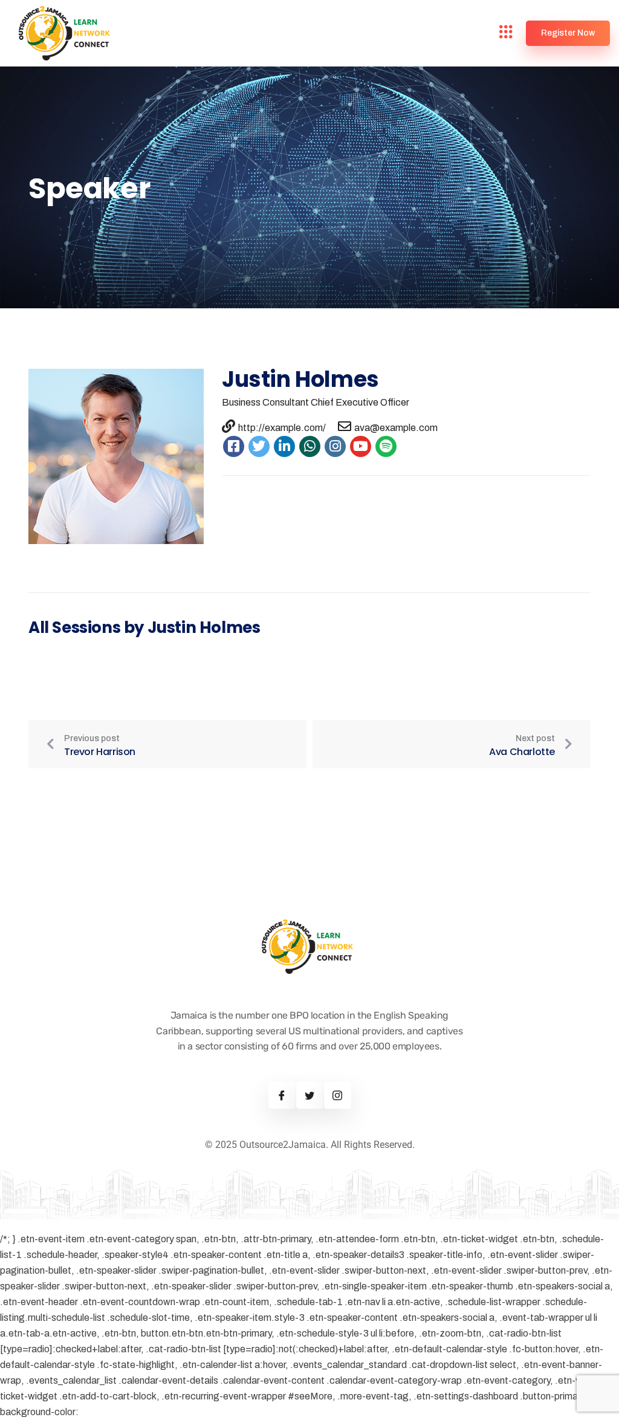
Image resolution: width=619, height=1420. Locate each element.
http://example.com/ (282, 428)
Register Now (568, 32)
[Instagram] (337, 1095)
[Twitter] (309, 1095)
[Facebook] (282, 1095)
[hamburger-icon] (506, 33)
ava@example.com (396, 428)
